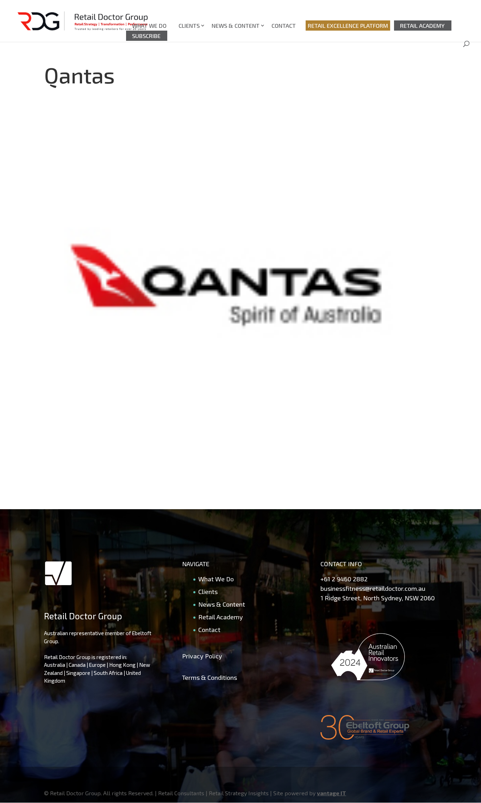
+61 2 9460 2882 (344, 579)
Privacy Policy (202, 656)
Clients (189, 25)
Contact (283, 25)
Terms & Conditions (209, 677)
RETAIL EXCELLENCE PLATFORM (348, 25)
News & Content (236, 25)
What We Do (149, 25)
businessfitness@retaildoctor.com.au (372, 588)
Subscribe (146, 35)
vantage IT (331, 793)
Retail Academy (422, 25)
